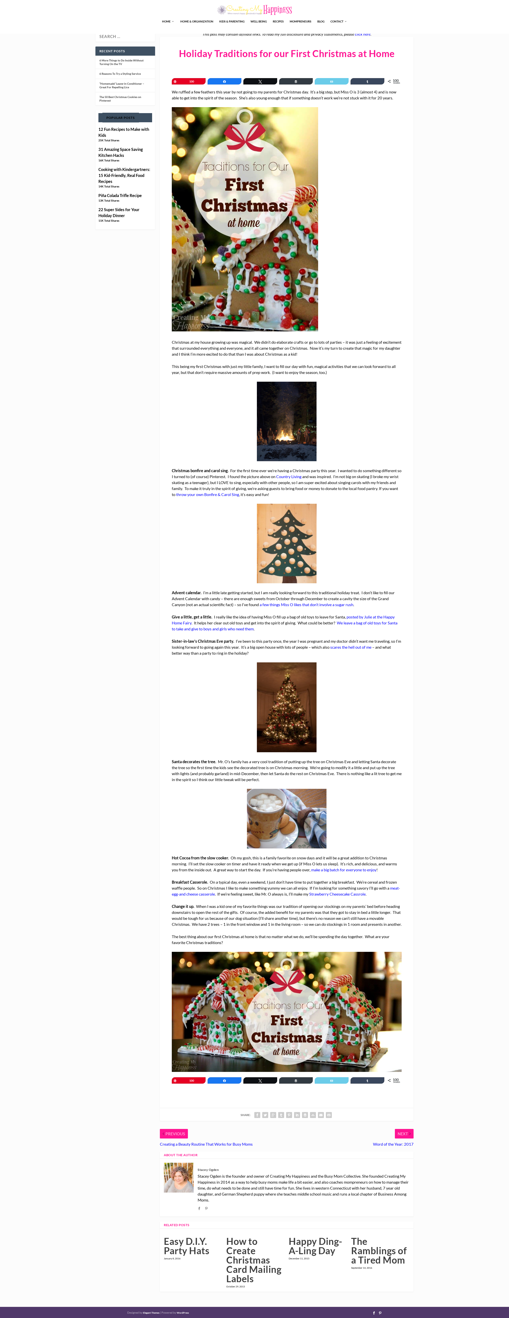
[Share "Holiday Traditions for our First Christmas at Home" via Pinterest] (289, 1115)
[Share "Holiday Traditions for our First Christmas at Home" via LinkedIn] (297, 1115)
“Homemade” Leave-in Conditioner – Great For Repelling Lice (121, 85)
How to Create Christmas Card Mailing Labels (253, 1260)
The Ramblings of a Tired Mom (379, 1251)
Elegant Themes (151, 1312)
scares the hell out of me (350, 647)
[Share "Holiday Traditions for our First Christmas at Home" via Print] (329, 1115)
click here (362, 34)
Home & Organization (196, 21)
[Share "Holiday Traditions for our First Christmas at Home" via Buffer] (305, 1115)
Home (166, 21)
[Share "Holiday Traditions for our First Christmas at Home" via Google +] (273, 1115)
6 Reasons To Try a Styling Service (120, 73)
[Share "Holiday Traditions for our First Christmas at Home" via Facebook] (257, 1115)
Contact (336, 21)
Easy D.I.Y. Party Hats (186, 1246)
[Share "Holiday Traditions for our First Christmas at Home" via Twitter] (265, 1115)
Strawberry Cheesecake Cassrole (337, 894)
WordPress (183, 1312)
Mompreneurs (300, 21)
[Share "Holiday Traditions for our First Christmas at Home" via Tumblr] (281, 1115)
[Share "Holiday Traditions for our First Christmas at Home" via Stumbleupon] (313, 1115)
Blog (320, 21)
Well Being (259, 21)
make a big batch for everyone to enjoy (343, 869)
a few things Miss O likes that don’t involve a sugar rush (306, 604)
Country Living (288, 476)
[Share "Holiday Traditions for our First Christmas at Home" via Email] (321, 1115)
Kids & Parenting (232, 21)
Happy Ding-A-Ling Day (315, 1246)
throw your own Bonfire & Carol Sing (207, 494)
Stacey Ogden (208, 1169)
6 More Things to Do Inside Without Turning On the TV (121, 62)
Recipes (278, 21)
